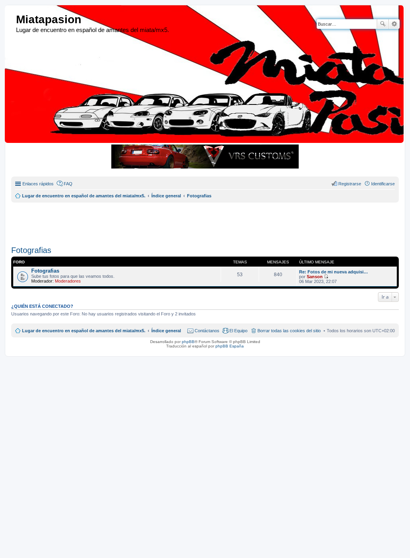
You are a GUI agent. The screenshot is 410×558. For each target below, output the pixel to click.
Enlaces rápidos (38, 183)
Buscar (383, 24)
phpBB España (229, 346)
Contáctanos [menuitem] (207, 330)
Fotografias (31, 250)
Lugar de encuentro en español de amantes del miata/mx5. (83, 330)
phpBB (188, 341)
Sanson (315, 276)
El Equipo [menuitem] (238, 330)
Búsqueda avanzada (394, 24)
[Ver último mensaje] (326, 276)
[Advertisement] (205, 221)
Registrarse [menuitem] (349, 183)
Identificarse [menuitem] (383, 183)
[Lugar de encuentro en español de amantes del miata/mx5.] (11, 19)
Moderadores (68, 281)
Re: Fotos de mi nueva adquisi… (333, 271)
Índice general (166, 330)
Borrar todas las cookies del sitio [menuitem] (289, 330)
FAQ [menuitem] (68, 183)
